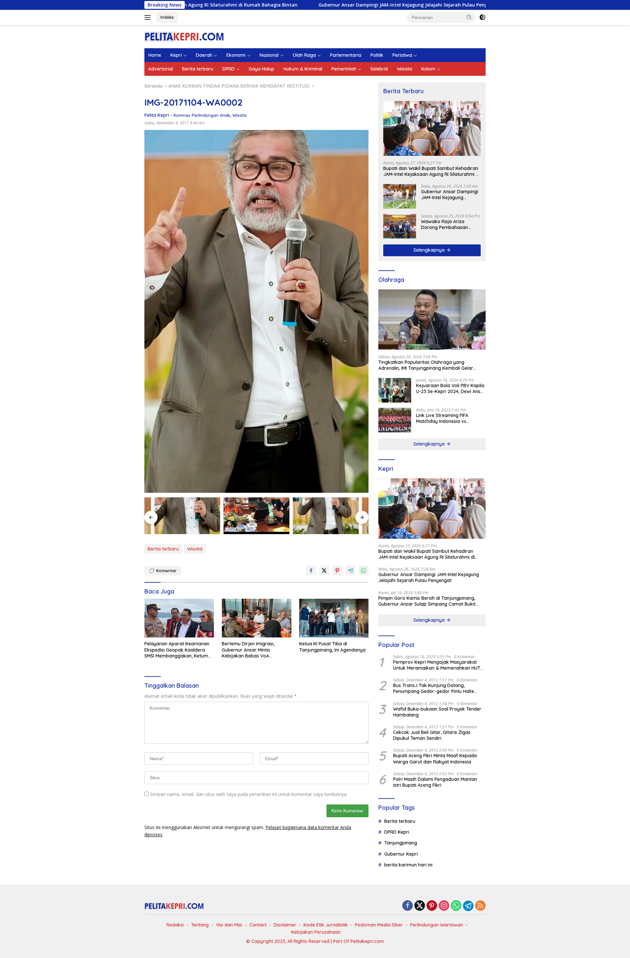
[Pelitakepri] (183, 36)
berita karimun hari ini (408, 865)
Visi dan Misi (229, 925)
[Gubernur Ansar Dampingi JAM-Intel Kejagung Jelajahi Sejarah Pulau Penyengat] (399, 196)
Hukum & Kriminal (303, 69)
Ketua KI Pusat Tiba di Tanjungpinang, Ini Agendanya (332, 647)
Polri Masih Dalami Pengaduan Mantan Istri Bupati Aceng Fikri (435, 782)
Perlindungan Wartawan (436, 925)
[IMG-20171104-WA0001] (187, 515)
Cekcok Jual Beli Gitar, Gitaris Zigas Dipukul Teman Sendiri (432, 735)
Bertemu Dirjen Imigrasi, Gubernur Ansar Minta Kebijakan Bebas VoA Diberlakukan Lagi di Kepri (251, 650)
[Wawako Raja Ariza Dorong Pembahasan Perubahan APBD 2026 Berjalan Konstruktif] (399, 226)
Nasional (269, 55)
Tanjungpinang (400, 843)
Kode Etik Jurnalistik (326, 925)
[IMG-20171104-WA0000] (256, 515)
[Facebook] (407, 906)
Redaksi (175, 925)
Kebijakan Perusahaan (316, 932)
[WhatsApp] (456, 906)
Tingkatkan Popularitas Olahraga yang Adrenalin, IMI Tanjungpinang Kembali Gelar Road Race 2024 (425, 365)
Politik (376, 55)
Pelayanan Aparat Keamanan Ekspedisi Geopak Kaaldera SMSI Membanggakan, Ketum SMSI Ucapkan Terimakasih (176, 650)
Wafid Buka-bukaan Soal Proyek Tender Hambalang (437, 712)
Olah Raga (304, 55)
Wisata (404, 69)
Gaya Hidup (261, 69)
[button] (469, 17)
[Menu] (148, 17)
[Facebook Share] (311, 570)
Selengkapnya (429, 250)
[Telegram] (468, 906)
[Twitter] (419, 906)
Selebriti (379, 69)
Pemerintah (343, 69)
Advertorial (160, 69)
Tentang (200, 925)
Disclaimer (285, 925)
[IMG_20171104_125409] (326, 515)
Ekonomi (235, 55)
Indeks (167, 17)
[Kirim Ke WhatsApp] (363, 570)
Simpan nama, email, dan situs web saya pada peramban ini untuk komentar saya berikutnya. (248, 794)
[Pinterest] (432, 906)
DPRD (228, 69)
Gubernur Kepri (401, 854)
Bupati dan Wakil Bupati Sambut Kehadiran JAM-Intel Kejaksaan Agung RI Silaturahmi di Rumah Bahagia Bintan (431, 171)
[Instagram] (444, 906)
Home (154, 55)
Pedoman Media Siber (379, 925)
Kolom (428, 69)
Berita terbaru (197, 69)
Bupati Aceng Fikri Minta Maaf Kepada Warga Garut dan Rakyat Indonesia (435, 758)
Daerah (204, 55)
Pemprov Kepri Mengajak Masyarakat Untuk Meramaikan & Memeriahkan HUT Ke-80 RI (436, 665)
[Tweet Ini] (324, 570)
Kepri (176, 55)
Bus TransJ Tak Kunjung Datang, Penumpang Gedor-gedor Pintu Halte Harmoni (433, 688)
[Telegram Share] (350, 570)
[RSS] (480, 906)
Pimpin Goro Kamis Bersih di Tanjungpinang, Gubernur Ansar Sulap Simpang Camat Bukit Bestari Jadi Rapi (426, 601)
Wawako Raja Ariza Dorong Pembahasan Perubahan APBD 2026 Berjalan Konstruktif (445, 224)
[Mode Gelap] (482, 17)
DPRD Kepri (396, 832)
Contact (257, 925)
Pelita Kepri (156, 115)
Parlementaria (345, 55)
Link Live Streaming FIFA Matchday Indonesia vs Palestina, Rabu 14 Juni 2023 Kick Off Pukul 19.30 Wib (446, 418)
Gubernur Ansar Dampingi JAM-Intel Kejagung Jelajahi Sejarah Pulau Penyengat (344, 5)
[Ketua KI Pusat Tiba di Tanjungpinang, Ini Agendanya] (334, 618)
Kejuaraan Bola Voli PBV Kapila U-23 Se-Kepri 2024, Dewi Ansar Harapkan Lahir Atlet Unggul (450, 388)
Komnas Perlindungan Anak (202, 115)
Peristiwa (402, 55)
